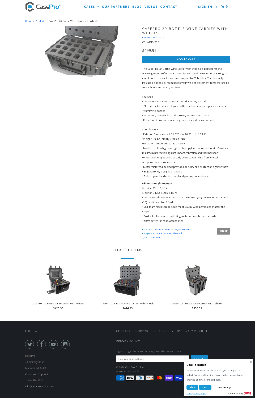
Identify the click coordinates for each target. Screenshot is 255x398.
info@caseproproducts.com (40, 386)
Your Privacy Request (190, 331)
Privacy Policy (128, 341)
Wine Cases (184, 229)
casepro (167, 233)
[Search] (216, 6)
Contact (168, 7)
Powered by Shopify (127, 371)
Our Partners (116, 7)
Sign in (205, 7)
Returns (161, 331)
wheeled (177, 233)
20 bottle (157, 233)
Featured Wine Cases (166, 229)
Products (40, 21)
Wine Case (154, 237)
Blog (137, 7)
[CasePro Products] (43, 7)
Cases (90, 7)
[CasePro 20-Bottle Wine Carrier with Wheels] (82, 50)
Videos (151, 7)
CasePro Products (153, 37)
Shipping (142, 331)
